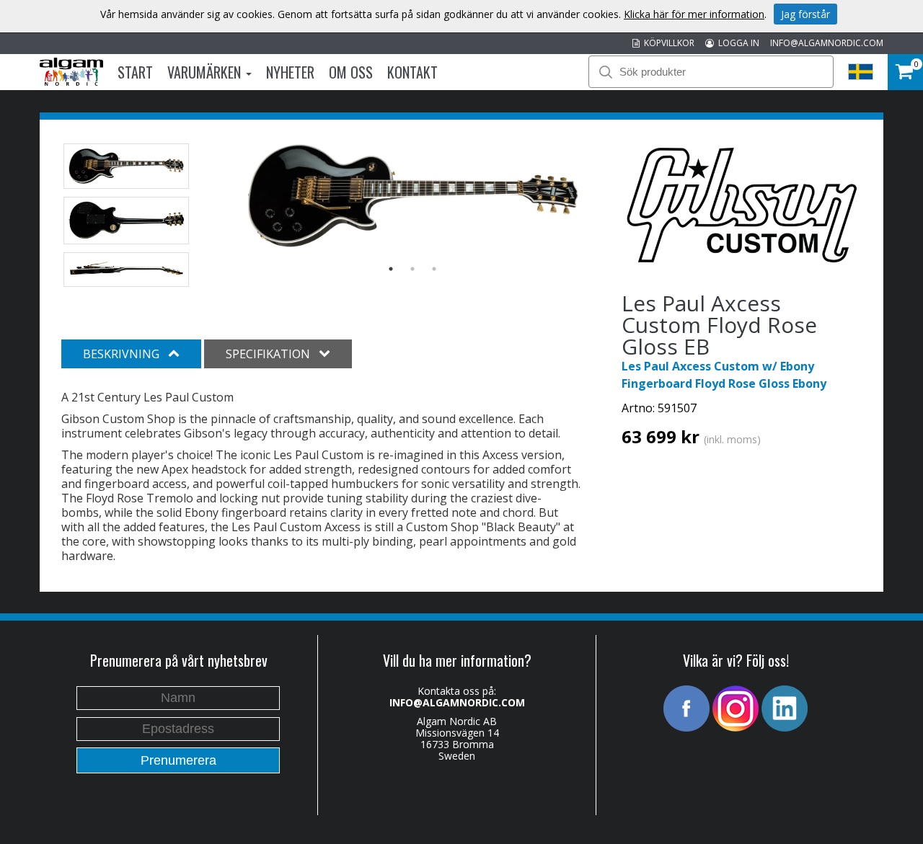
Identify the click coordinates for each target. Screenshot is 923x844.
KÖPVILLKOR (667, 43)
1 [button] (391, 269)
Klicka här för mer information (694, 14)
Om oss (351, 72)
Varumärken (205, 72)
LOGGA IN (736, 43)
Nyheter (290, 72)
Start (135, 72)
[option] (413, 196)
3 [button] (434, 269)
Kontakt (412, 72)
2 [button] (412, 269)
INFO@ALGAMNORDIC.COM (826, 43)
